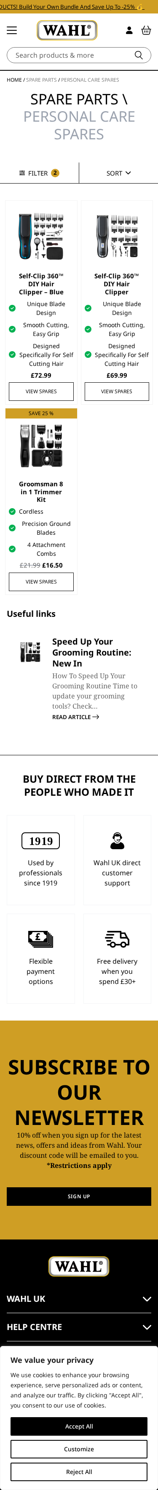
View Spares (41, 391)
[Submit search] (139, 55)
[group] (79, 678)
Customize (79, 1449)
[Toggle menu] (12, 30)
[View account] (129, 30)
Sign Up (79, 1196)
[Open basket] (146, 30)
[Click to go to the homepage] (67, 30)
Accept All (79, 1426)
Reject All (79, 1472)
